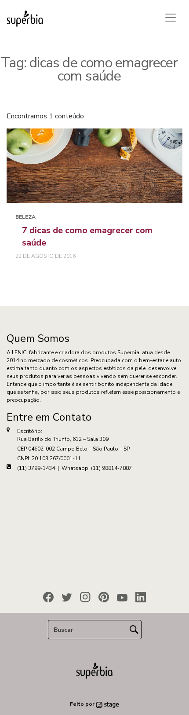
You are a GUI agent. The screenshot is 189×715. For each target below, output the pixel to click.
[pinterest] (103, 597)
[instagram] (85, 597)
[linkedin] (140, 597)
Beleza (25, 216)
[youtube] (122, 597)
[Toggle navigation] (170, 17)
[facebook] (48, 597)
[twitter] (67, 597)
